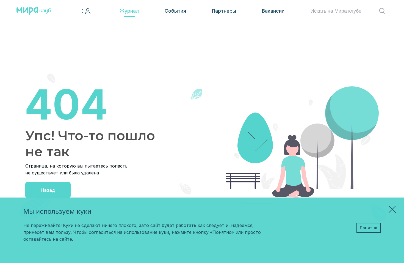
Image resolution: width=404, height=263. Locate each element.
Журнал (129, 11)
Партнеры (224, 11)
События (175, 11)
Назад (48, 190)
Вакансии (273, 11)
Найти (382, 11)
